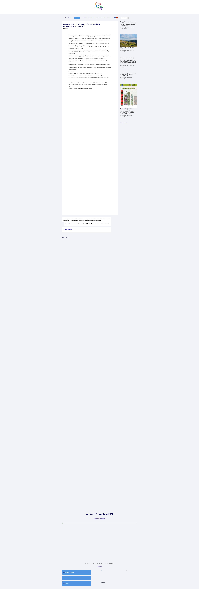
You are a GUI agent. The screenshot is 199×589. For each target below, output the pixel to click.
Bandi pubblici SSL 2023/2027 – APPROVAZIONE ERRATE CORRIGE (79, 393)
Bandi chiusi (71, 365)
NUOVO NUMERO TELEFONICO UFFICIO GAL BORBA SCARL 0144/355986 (81, 466)
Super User (123, 27)
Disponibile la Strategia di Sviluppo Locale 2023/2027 (76, 452)
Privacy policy (99, 566)
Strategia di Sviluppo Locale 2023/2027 (115, 12)
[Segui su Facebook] (115, 17)
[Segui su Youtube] (117, 17)
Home (67, 12)
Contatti (105, 12)
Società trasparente (129, 12)
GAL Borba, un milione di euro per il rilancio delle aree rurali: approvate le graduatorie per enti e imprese (128, 23)
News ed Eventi (94, 12)
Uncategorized (80, 425)
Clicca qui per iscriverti (99, 518)
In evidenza (72, 300)
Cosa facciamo (78, 12)
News (125, 28)
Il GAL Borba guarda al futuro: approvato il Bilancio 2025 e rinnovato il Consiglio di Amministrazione (85, 17)
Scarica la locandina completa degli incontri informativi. (80, 88)
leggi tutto (67, 305)
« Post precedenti (123, 122)
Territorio (100, 12)
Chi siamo (71, 12)
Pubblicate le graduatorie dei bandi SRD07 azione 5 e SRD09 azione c (128, 74)
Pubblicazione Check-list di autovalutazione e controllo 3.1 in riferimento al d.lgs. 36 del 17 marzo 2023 (88, 438)
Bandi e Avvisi (86, 12)
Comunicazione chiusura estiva (127, 48)
